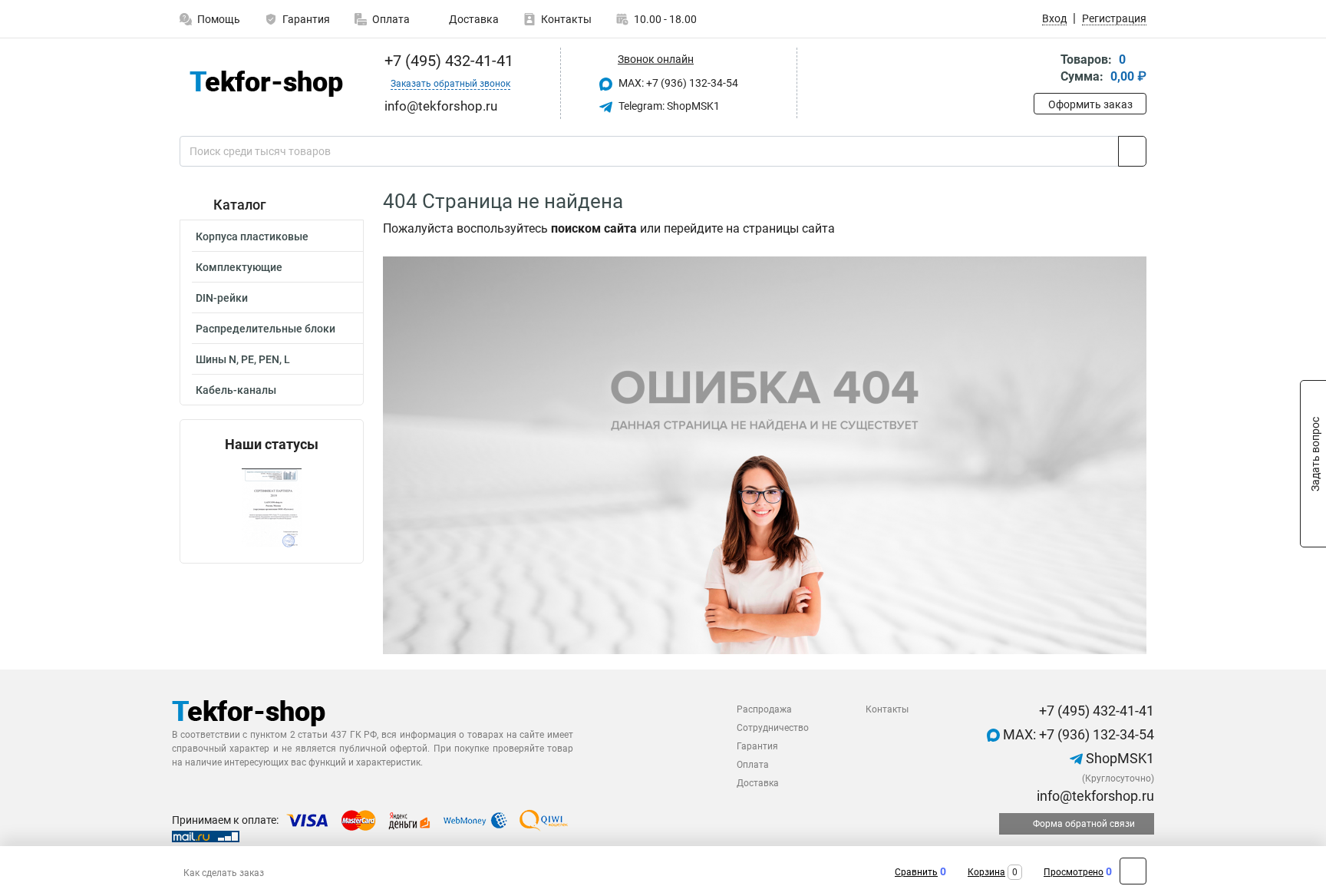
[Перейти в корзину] (1044, 69)
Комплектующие (239, 267)
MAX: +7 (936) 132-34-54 (677, 83)
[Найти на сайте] (1132, 151)
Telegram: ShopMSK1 (668, 106)
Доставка (473, 19)
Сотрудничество (773, 727)
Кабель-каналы (236, 390)
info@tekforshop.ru (1094, 796)
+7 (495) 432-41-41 (447, 60)
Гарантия (306, 19)
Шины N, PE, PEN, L (243, 359)
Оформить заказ (1090, 104)
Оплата (391, 19)
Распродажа (764, 709)
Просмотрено (1073, 872)
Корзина (986, 872)
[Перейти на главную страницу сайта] (266, 84)
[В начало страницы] (1133, 871)
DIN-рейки (222, 298)
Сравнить (916, 872)
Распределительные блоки (265, 328)
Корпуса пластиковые (252, 236)
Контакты (566, 19)
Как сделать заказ (223, 873)
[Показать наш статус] (272, 508)
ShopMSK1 (1118, 758)
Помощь (218, 19)
